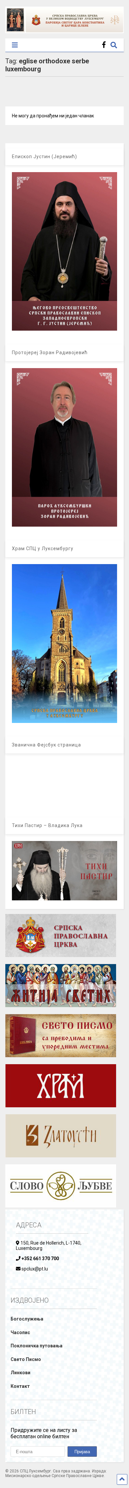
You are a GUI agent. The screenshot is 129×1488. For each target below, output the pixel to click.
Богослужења (27, 1319)
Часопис (20, 1332)
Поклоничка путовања (37, 1345)
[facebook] (104, 45)
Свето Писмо (26, 1359)
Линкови (20, 1372)
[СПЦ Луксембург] (64, 30)
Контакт (20, 1386)
